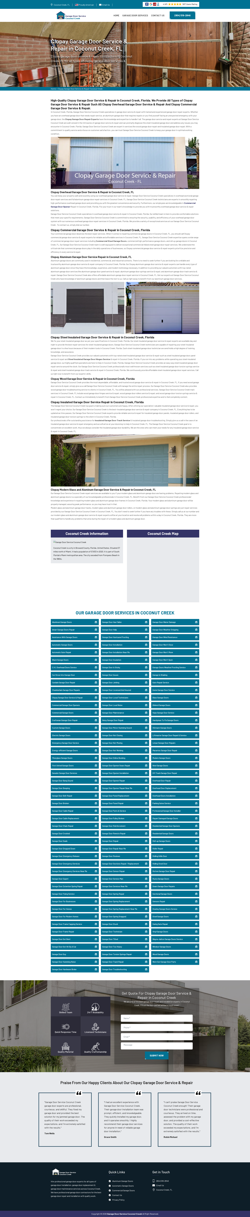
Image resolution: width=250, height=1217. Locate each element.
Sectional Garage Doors (162, 894)
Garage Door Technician (112, 931)
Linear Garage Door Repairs (163, 743)
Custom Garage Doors (61, 728)
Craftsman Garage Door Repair (65, 720)
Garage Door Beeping (61, 788)
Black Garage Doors (60, 660)
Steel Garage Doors (160, 916)
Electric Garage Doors (61, 735)
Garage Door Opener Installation (115, 773)
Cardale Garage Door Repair (63, 682)
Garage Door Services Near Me (114, 886)
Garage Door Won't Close (162, 645)
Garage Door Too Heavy (112, 947)
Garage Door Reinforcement (114, 826)
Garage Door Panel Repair (113, 803)
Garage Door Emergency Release (65, 856)
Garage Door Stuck (110, 924)
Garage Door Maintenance (113, 713)
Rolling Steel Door (159, 863)
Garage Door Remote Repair (114, 833)
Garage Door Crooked (61, 833)
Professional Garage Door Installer (166, 811)
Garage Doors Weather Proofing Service (169, 667)
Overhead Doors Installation (164, 796)
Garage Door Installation (112, 645)
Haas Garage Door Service (163, 713)
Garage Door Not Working (112, 750)
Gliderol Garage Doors (161, 705)
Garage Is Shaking (159, 675)
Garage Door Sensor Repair (113, 871)
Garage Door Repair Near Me (114, 848)
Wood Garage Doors (160, 954)
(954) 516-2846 (182, 15)
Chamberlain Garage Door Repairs (66, 690)
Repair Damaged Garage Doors (165, 818)
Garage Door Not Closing (112, 735)
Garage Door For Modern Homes (65, 916)
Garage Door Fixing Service (63, 894)
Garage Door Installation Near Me (116, 652)
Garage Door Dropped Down (63, 848)
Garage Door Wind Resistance (164, 637)
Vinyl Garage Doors (160, 931)
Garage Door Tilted (110, 939)
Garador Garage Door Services (64, 773)
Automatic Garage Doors (62, 645)
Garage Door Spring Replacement (116, 901)
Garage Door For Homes (62, 909)
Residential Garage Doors (163, 833)
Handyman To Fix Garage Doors (165, 720)
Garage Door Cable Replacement (65, 818)
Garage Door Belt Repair (62, 796)
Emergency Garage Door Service (65, 743)
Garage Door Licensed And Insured (116, 690)
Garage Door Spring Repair (113, 894)
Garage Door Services (135, 15)
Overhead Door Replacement (164, 788)
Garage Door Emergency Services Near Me (69, 871)
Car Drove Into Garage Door (63, 675)
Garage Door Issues (110, 675)
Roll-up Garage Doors (161, 841)
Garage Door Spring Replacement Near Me (119, 909)
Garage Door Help (109, 629)
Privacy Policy (118, 1200)
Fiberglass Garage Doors (62, 758)
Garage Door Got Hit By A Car (64, 947)
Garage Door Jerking (110, 682)
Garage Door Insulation (111, 660)
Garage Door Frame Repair (63, 931)
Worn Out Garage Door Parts (164, 962)
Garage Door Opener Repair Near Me (117, 788)
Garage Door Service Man (112, 879)
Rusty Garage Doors (160, 879)
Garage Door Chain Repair (62, 826)
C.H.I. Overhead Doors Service (64, 667)
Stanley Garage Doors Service (164, 909)
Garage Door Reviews (111, 856)
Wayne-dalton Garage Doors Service (167, 939)
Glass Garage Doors (160, 697)
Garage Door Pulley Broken (113, 818)
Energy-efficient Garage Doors (65, 750)
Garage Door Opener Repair (113, 780)
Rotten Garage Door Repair (163, 871)
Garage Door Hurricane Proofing (115, 637)
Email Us (106, 5)
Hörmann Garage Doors (162, 728)
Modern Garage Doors (161, 758)
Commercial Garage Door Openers (66, 705)
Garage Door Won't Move (162, 652)
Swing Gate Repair (160, 924)
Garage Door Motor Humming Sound (117, 728)
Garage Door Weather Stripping (165, 629)
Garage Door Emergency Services (66, 863)
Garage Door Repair (110, 841)
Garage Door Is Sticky (111, 667)
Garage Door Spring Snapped (114, 916)
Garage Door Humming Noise (64, 962)
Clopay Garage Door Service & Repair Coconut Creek (80, 88)
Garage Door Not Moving (112, 743)
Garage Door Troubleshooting (114, 969)
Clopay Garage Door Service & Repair (67, 697)
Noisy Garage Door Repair (112, 720)
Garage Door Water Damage (164, 622)
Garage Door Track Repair (113, 962)
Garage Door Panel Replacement (115, 796)
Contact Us (157, 15)
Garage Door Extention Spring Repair (67, 886)
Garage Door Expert (60, 879)
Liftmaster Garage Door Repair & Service (169, 735)
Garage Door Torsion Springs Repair (117, 954)
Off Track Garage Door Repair (164, 773)
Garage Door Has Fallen (112, 622)
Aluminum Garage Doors (62, 622)
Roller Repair (157, 848)
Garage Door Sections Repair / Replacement (120, 863)
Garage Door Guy (59, 954)
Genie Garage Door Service (163, 690)
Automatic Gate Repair (61, 652)
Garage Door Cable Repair (62, 811)
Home (116, 15)
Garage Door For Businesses (64, 901)
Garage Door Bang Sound (62, 780)
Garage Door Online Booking (113, 758)
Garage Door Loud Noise (112, 705)
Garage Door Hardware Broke (64, 969)
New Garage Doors (160, 765)
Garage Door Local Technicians (115, 697)
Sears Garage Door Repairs (163, 886)
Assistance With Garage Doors (64, 637)
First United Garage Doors (63, 765)
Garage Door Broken (60, 803)
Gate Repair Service (160, 682)
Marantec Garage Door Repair (164, 750)
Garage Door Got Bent (61, 939)
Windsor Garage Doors (161, 947)
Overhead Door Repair (161, 780)
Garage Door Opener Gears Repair (116, 765)
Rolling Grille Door (159, 856)
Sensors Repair (158, 901)
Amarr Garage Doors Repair (63, 629)
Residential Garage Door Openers (166, 826)
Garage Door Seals (59, 841)
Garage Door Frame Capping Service (67, 924)
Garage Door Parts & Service (114, 811)
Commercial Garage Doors (62, 713)
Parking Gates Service (161, 803)
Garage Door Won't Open (162, 660)
